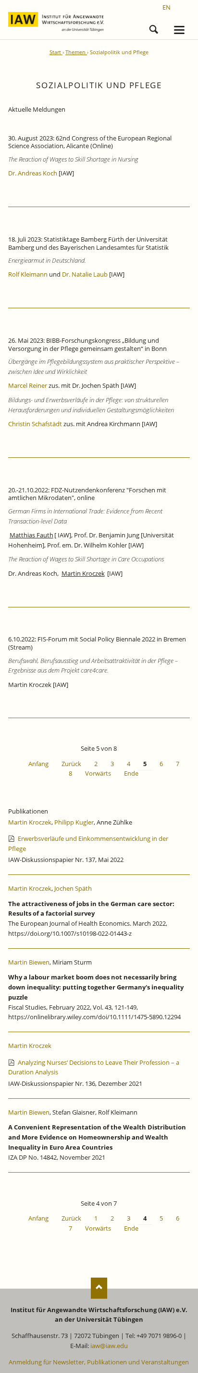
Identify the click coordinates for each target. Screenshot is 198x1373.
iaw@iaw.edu (109, 1345)
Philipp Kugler (74, 822)
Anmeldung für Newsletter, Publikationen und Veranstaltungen (99, 1362)
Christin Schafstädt (35, 423)
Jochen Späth (73, 888)
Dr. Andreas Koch (32, 173)
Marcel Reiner (27, 385)
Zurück (71, 763)
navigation (179, 30)
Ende (131, 773)
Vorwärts (98, 773)
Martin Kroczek (29, 822)
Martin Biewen (29, 962)
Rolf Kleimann (28, 274)
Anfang (38, 763)
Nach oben (99, 1288)
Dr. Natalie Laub (85, 274)
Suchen (154, 28)
